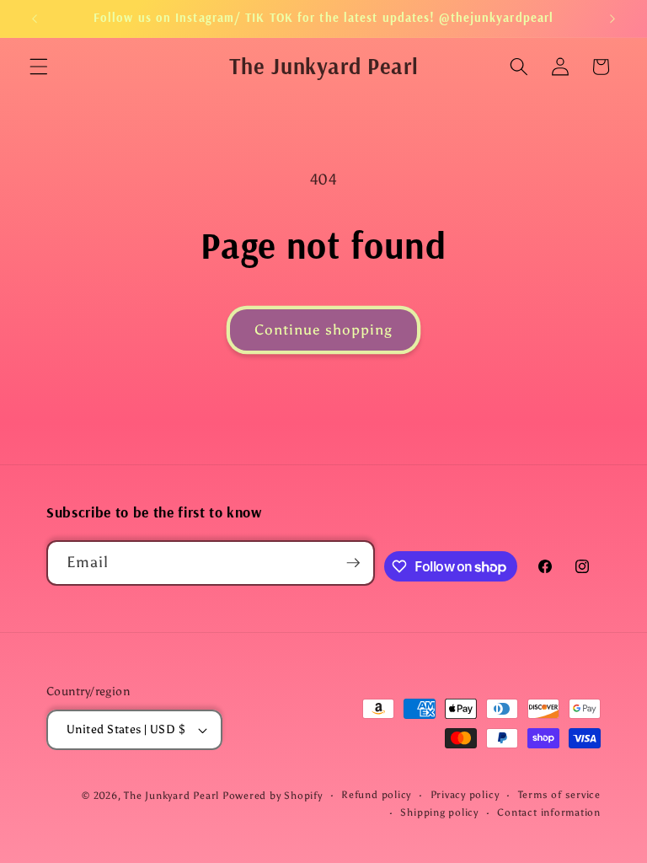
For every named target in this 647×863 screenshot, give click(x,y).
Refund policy (376, 795)
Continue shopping (323, 329)
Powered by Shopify (272, 795)
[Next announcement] (612, 18)
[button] (39, 66)
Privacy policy (465, 795)
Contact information (549, 812)
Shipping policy (439, 812)
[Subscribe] (353, 563)
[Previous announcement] (34, 18)
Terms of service (559, 795)
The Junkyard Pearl (171, 795)
